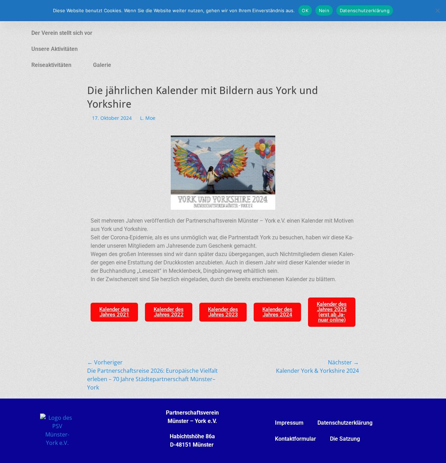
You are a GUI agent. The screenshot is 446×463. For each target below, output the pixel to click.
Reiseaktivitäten (51, 65)
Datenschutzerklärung (344, 422)
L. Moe (147, 118)
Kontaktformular (295, 438)
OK (305, 10)
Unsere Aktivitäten (54, 49)
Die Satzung (345, 438)
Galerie (102, 65)
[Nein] (437, 10)
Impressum (289, 422)
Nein (324, 10)
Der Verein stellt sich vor (61, 33)
